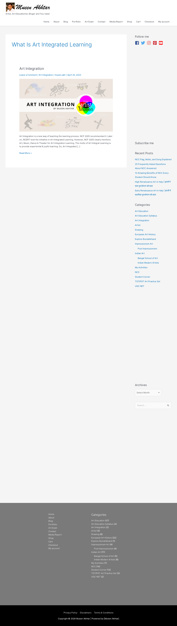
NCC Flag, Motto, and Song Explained (153, 159)
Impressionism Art (144, 243)
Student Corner (142, 277)
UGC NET (139, 286)
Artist (137, 225)
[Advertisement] (153, 93)
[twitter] (143, 43)
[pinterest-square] (155, 43)
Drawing (139, 229)
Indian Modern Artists (148, 262)
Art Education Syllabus (146, 215)
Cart (138, 21)
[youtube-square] (161, 43)
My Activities (141, 267)
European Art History (145, 234)
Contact (101, 21)
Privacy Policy (70, 612)
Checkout (149, 21)
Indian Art (140, 253)
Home (46, 21)
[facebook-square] (137, 43)
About (56, 21)
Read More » (25, 152)
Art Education (141, 211)
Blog (65, 21)
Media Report (116, 21)
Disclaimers (85, 612)
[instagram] (149, 43)
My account (163, 21)
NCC (137, 272)
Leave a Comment (28, 75)
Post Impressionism (147, 248)
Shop (129, 21)
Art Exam (89, 21)
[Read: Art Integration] (66, 105)
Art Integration (31, 68)
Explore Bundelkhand (145, 239)
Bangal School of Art (148, 258)
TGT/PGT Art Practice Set (147, 281)
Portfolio (76, 21)
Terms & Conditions (103, 612)
